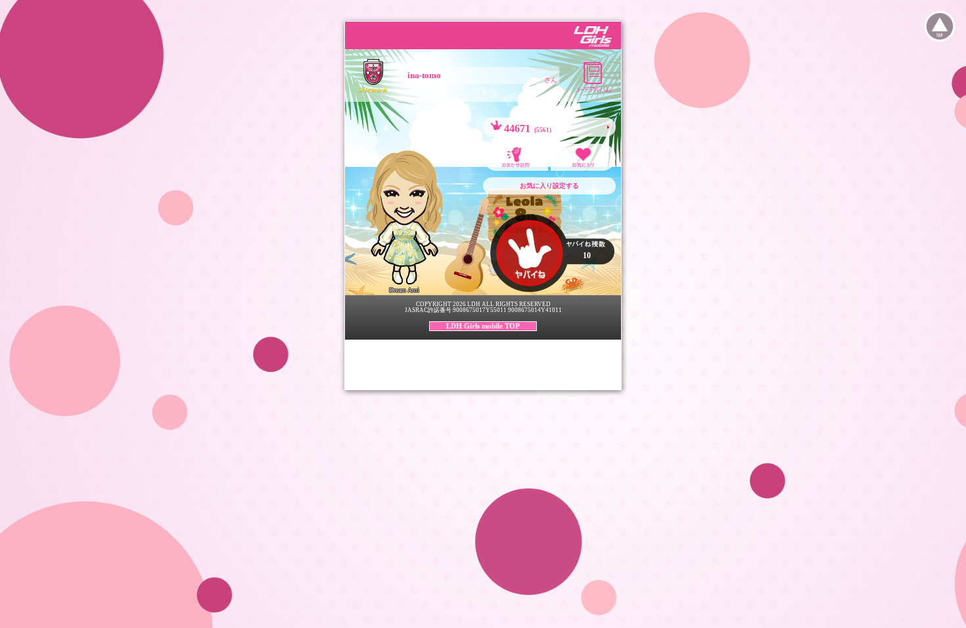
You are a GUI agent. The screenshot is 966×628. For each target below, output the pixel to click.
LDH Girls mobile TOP (483, 326)
